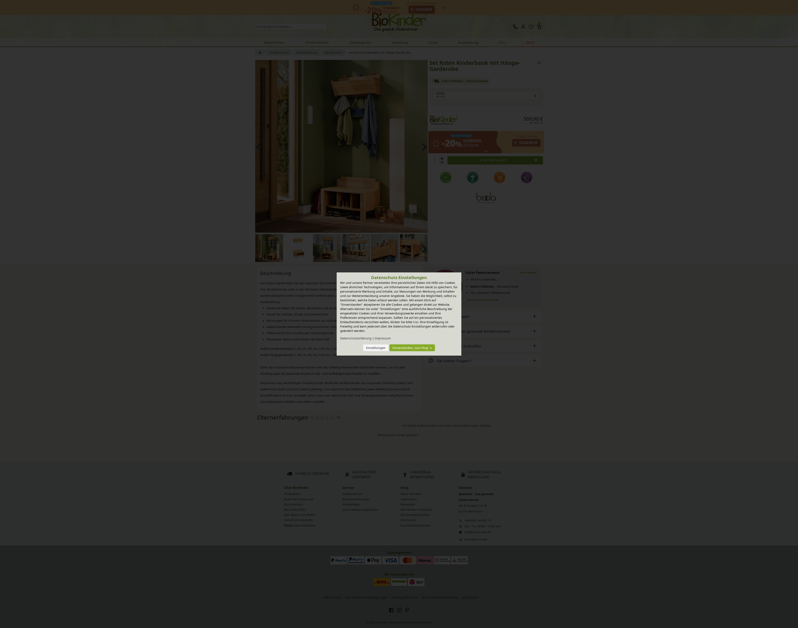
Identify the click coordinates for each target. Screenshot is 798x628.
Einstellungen (375, 348)
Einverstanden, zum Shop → (412, 348)
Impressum (383, 338)
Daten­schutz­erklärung (355, 338)
